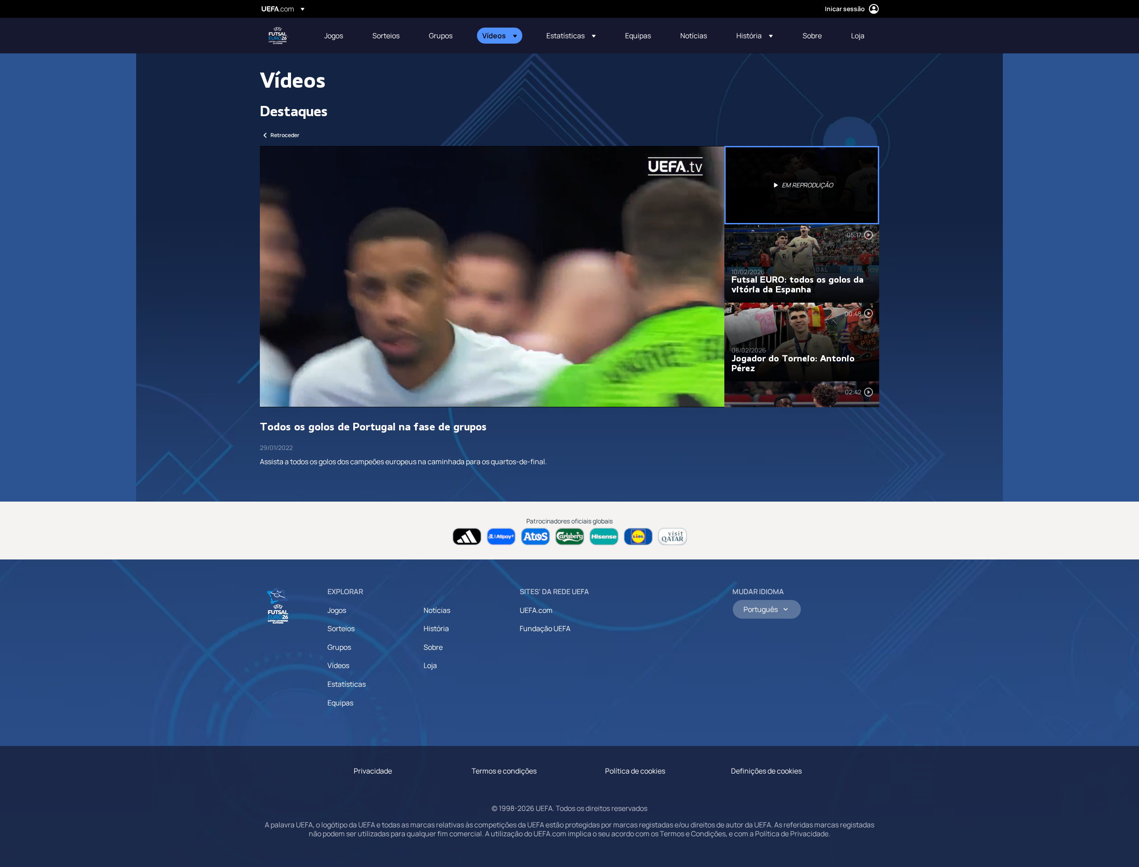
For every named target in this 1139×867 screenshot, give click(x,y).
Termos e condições (504, 771)
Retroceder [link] (285, 135)
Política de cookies (635, 771)
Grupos (339, 647)
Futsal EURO (278, 35)
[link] (334, 35)
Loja (430, 665)
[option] (801, 185)
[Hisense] (604, 536)
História (436, 628)
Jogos (336, 610)
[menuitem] (337, 35)
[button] (500, 35)
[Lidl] (638, 536)
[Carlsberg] (569, 536)
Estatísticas (346, 684)
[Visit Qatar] (672, 536)
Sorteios (341, 628)
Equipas (340, 703)
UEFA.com (536, 610)
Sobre (433, 647)
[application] (492, 276)
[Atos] (535, 536)
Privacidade (373, 771)
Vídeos (338, 665)
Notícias (437, 610)
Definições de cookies (766, 771)
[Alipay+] (501, 536)
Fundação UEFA (545, 628)
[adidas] (466, 536)
